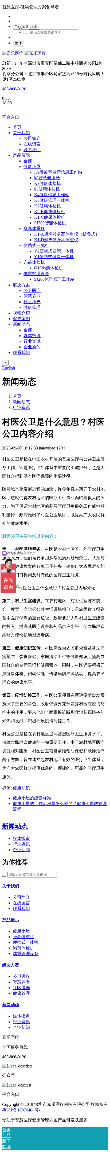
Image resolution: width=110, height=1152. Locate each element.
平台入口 (10, 117)
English (8, 367)
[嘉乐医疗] (55, 53)
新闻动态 (21, 402)
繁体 (18, 43)
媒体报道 (21, 838)
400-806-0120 (14, 89)
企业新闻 (21, 849)
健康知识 (21, 788)
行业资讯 (21, 407)
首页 (17, 127)
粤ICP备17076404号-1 (22, 1110)
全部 (27, 161)
